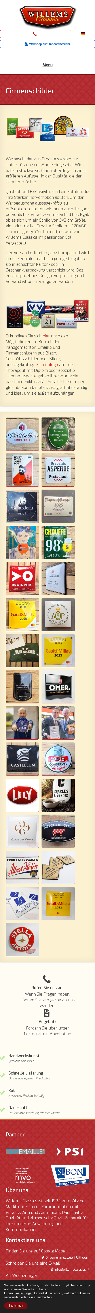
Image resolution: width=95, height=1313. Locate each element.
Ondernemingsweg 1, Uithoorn (67, 1258)
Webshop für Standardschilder (49, 44)
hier (46, 336)
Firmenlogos (48, 364)
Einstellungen (23, 1293)
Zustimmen (16, 1305)
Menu (48, 65)
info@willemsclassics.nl (72, 1270)
